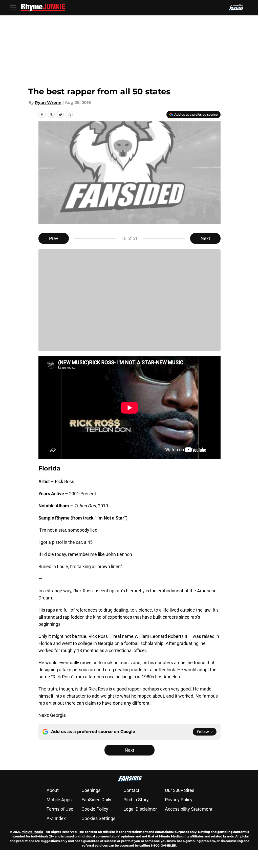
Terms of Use (60, 809)
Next (205, 238)
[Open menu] (13, 8)
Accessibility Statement (188, 809)
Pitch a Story (136, 799)
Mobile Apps (59, 799)
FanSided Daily (96, 799)
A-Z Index (56, 818)
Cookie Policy (94, 809)
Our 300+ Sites (179, 790)
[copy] (69, 114)
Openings (90, 790)
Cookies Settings (98, 818)
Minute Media (32, 832)
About (53, 790)
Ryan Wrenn (48, 102)
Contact (131, 790)
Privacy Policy (178, 799)
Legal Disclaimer (140, 809)
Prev (53, 238)
